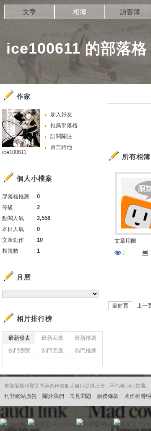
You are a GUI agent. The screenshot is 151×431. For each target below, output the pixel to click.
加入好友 (61, 114)
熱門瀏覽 (19, 350)
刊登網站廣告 (20, 396)
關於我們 (53, 396)
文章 (29, 11)
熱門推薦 (85, 350)
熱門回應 (52, 350)
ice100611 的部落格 (76, 48)
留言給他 (61, 147)
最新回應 (52, 338)
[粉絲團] (3, 421)
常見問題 (80, 396)
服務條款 (108, 396)
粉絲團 (17, 424)
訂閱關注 (61, 136)
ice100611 (14, 152)
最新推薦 (85, 338)
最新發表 (19, 338)
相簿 (79, 11)
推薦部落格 (64, 125)
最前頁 (120, 306)
